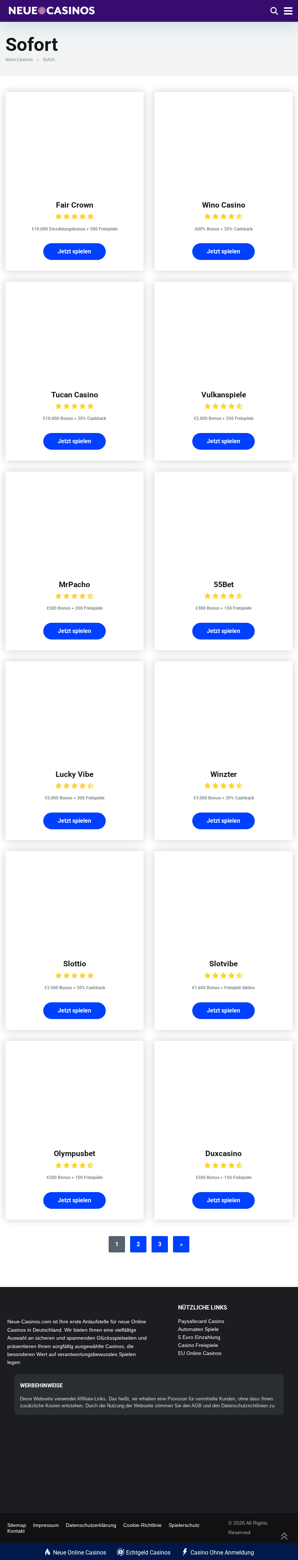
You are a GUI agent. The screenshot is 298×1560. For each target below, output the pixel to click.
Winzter (223, 774)
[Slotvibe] (223, 946)
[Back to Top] (284, 1535)
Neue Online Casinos (79, 1552)
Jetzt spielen (74, 251)
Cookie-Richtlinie (142, 1525)
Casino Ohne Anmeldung (222, 1552)
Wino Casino (223, 204)
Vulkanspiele (223, 394)
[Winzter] (223, 756)
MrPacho (74, 584)
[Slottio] (74, 946)
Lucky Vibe (74, 774)
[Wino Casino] (223, 187)
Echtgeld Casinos (148, 1552)
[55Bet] (223, 567)
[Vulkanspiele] (223, 377)
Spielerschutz (184, 1525)
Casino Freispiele (198, 1345)
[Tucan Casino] (74, 377)
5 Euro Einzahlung (199, 1337)
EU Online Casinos (199, 1353)
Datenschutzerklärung (91, 1525)
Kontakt (16, 1531)
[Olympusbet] (74, 1135)
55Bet (224, 584)
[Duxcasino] (223, 1135)
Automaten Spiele (198, 1329)
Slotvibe (223, 963)
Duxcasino (223, 1153)
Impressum (46, 1525)
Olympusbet (74, 1153)
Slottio (74, 963)
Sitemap (16, 1525)
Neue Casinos (19, 59)
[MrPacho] (74, 567)
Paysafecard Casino (201, 1321)
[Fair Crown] (74, 187)
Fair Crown (74, 204)
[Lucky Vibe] (74, 756)
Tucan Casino (74, 394)
